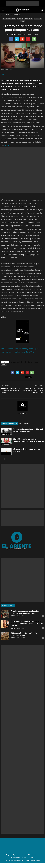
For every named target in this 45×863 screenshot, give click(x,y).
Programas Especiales (12, 855)
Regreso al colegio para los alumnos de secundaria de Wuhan (10, 391)
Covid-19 (23, 362)
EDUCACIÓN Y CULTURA (9, 19)
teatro (4, 364)
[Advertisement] (22, 3)
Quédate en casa (33, 362)
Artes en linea (15, 362)
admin (13, 615)
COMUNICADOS (6, 444)
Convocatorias (15, 857)
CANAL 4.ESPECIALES (5, 453)
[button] (42, 10)
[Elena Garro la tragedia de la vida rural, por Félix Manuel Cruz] (6, 431)
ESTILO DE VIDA (29, 19)
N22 (6, 74)
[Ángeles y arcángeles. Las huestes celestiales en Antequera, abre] (5, 614)
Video (3, 317)
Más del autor (23, 424)
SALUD (22, 21)
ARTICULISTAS (5, 434)
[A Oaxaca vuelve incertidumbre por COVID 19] (6, 451)
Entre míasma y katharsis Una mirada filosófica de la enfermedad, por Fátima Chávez (27, 623)
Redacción (13, 34)
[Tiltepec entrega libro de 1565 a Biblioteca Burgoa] (5, 636)
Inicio (2, 15)
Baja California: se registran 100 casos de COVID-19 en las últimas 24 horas (33, 391)
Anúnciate (31, 857)
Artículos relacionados (9, 424)
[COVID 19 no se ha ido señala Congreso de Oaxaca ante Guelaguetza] (6, 441)
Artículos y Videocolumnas (29, 855)
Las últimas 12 (37, 19)
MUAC (6, 145)
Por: (2, 74)
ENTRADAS (20, 19)
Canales (24, 857)
